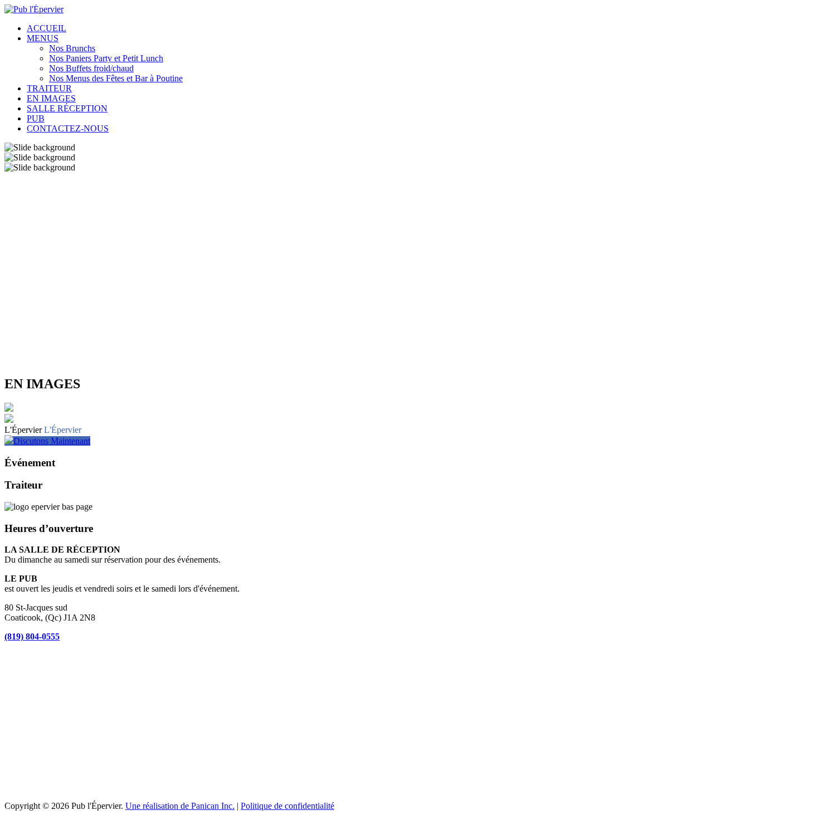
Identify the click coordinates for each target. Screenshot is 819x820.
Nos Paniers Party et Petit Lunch (106, 58)
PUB (36, 118)
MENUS (42, 38)
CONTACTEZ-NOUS (68, 128)
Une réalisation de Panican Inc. (180, 806)
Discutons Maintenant (51, 441)
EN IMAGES (51, 98)
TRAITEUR (49, 88)
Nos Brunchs (72, 48)
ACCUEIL (46, 28)
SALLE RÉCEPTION (67, 108)
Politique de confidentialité (287, 806)
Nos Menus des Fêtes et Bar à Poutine (116, 78)
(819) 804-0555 (32, 636)
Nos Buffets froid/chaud (91, 68)
